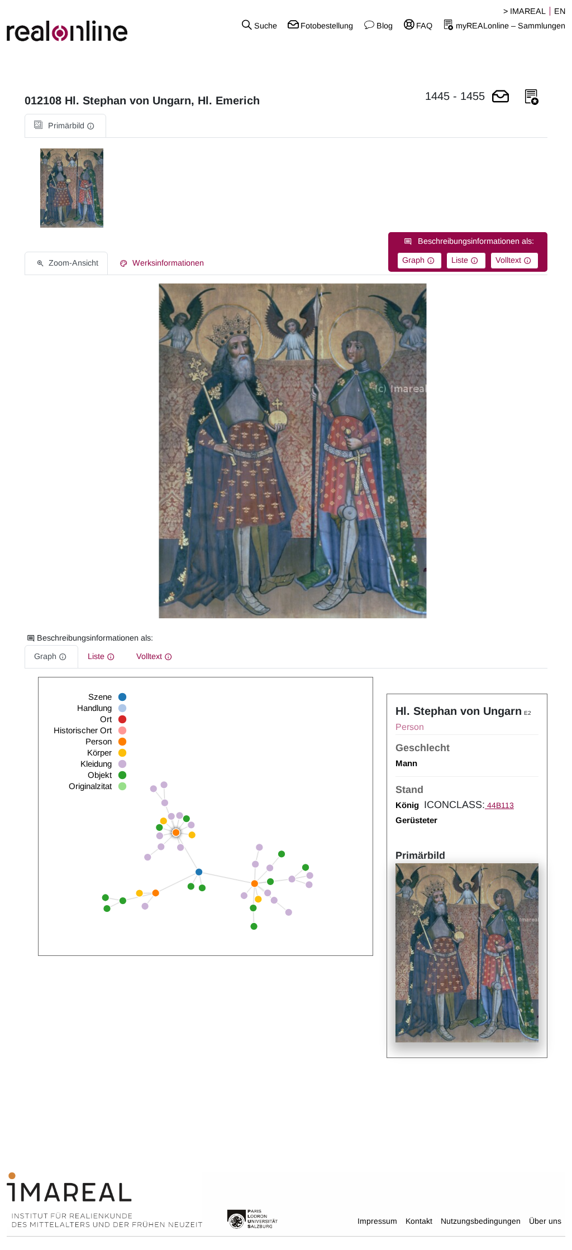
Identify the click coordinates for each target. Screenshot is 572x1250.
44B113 (499, 805)
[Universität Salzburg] (252, 1218)
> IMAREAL (524, 11)
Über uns (545, 1221)
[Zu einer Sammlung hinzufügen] (531, 97)
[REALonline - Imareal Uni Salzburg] (95, 25)
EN (559, 11)
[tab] (65, 126)
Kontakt (419, 1221)
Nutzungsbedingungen (481, 1221)
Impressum (377, 1221)
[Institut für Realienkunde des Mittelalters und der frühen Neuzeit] (104, 1200)
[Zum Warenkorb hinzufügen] (500, 97)
